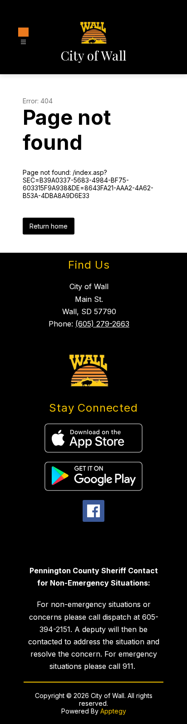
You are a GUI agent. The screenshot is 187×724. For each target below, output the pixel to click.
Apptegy (113, 711)
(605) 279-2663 (102, 323)
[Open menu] (23, 37)
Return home (49, 226)
